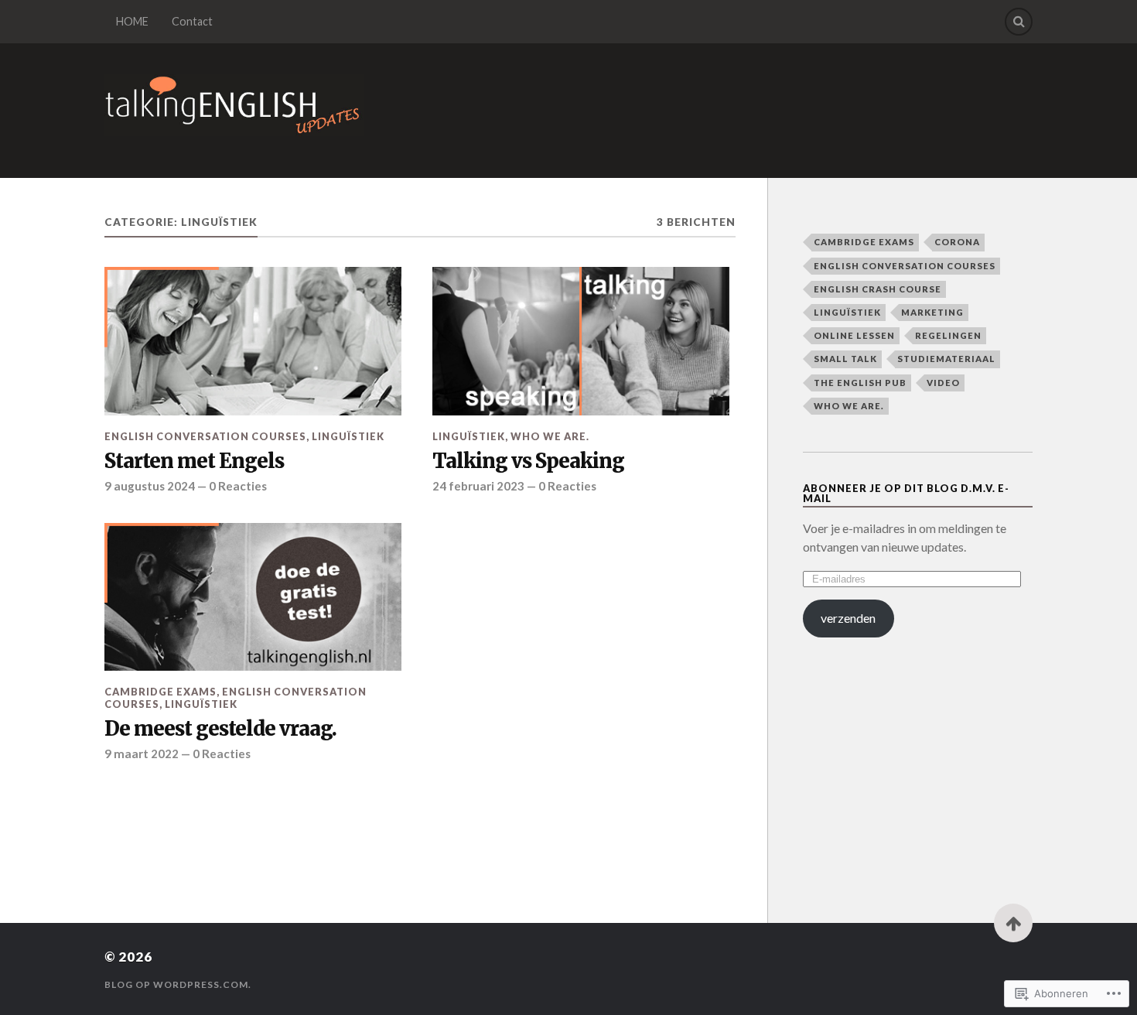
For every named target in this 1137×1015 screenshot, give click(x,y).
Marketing (932, 312)
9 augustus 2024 (149, 486)
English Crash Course (877, 289)
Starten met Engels (194, 461)
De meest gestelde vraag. (220, 729)
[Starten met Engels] (252, 341)
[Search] (1019, 22)
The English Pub (860, 383)
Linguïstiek (348, 436)
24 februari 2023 (478, 486)
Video (943, 383)
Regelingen (948, 335)
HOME (132, 21)
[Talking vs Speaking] (580, 341)
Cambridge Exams (160, 691)
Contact (192, 21)
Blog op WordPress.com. (177, 984)
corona (957, 242)
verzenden (848, 617)
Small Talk (845, 359)
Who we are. (549, 436)
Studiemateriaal (946, 359)
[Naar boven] (1013, 923)
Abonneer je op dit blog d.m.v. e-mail (906, 493)
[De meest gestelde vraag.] (252, 597)
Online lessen (854, 335)
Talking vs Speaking (528, 461)
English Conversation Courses (205, 436)
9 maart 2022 (141, 753)
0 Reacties (238, 486)
